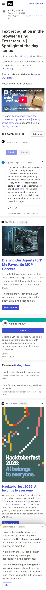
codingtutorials (10, 56)
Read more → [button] (10, 307)
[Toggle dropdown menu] (42, 161)
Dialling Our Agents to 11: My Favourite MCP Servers (23, 264)
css (32, 56)
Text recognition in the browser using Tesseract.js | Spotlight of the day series (22, 119)
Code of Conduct (15, 213)
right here (19, 189)
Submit (11, 152)
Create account (35, 3)
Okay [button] (7, 585)
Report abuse (32, 213)
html (39, 56)
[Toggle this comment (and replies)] (3, 167)
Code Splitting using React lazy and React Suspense (22, 390)
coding (24, 56)
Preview (24, 152)
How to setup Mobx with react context (21, 375)
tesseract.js (8, 68)
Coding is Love (15, 10)
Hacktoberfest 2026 (15, 504)
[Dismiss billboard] (42, 527)
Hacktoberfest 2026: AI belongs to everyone (19, 488)
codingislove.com (30, 16)
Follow (23, 330)
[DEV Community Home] (10, 3)
